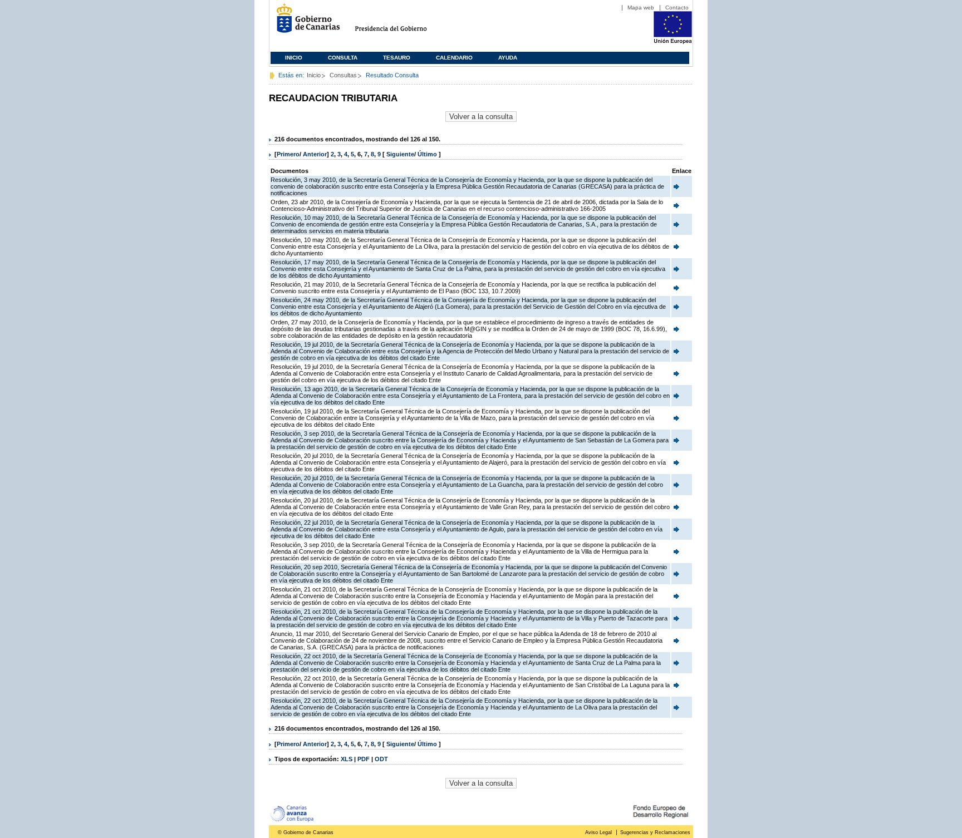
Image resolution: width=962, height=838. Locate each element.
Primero (288, 154)
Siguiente (400, 154)
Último (428, 154)
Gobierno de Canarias (304, 22)
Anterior (315, 154)
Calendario (454, 58)
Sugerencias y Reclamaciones (655, 832)
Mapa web (640, 7)
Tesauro (396, 58)
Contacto (677, 7)
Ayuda (507, 58)
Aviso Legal (598, 832)
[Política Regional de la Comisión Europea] (673, 41)
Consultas (343, 75)
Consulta (342, 58)
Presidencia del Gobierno (401, 22)
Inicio (293, 58)
